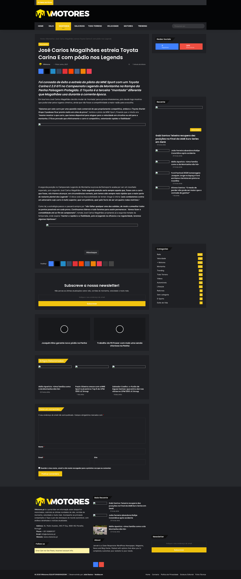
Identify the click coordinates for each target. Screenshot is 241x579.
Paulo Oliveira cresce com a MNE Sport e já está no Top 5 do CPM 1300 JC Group (90, 389)
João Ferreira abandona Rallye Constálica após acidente (185, 151)
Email (41, 457)
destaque (92, 252)
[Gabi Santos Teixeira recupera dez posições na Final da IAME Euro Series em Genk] (100, 506)
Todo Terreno (95, 26)
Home (40, 26)
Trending (142, 26)
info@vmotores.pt (48, 534)
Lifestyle (160, 287)
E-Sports (160, 299)
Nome (41, 447)
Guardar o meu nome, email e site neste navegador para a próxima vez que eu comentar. (76, 468)
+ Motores (161, 262)
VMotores (46, 64)
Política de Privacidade (169, 574)
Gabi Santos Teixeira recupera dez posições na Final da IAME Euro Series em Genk (177, 138)
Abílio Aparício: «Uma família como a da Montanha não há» (54, 387)
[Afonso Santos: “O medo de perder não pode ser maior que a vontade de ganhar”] (162, 191)
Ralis (51, 26)
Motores (128, 26)
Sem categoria (163, 295)
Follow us (40, 544)
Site (95, 457)
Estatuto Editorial (187, 574)
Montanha (64, 26)
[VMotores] (62, 13)
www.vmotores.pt (51, 537)
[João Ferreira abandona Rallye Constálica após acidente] (162, 154)
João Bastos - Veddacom (93, 574)
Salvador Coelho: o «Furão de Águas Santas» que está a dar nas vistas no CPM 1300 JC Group (128, 389)
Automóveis (162, 283)
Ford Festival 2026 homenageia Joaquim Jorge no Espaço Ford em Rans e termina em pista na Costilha (185, 177)
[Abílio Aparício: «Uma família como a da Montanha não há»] (55, 374)
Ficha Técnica (200, 574)
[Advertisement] (149, 13)
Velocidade (113, 26)
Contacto (155, 574)
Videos (159, 279)
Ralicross (79, 26)
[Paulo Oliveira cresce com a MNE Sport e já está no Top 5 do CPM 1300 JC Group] (91, 374)
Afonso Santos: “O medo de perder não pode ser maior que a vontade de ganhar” (186, 190)
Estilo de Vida (162, 303)
